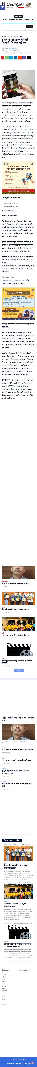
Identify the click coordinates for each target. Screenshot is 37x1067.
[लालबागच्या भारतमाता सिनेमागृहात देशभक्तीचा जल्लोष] (18, 624)
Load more (18, 670)
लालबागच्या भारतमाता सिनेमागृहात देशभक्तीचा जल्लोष (16, 635)
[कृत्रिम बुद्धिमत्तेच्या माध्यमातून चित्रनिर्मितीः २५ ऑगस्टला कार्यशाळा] (18, 649)
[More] (33, 57)
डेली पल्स (10, 36)
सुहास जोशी (4, 586)
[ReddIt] (20, 57)
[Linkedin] (15, 57)
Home (4, 36)
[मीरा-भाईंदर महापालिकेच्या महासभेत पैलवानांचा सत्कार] (18, 598)
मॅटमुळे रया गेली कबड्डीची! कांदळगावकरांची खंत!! (15, 583)
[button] (2, 7)
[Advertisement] (18, 483)
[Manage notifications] (32, 1062)
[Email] (29, 57)
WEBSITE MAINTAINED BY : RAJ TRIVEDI (18, 1064)
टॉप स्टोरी (4, 781)
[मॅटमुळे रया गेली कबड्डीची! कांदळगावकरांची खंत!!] (18, 572)
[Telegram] (11, 57)
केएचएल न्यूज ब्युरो (13, 48)
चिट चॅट (3, 607)
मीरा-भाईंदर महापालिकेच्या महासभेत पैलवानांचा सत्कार (16, 609)
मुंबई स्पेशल (4, 633)
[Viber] (24, 57)
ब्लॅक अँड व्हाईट (5, 581)
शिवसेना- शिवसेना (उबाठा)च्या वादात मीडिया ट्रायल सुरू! (18, 19)
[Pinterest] (2, 57)
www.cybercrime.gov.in (17, 280)
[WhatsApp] (7, 57)
